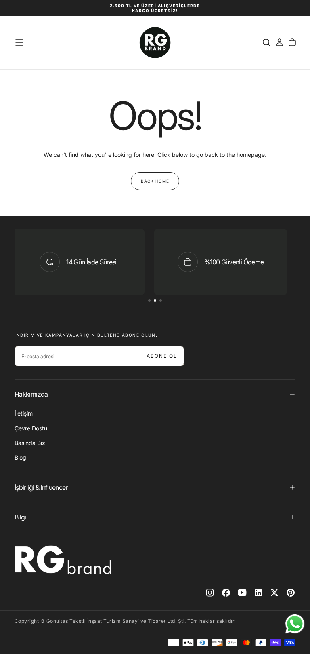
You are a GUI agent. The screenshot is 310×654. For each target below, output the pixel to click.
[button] (19, 42)
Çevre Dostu (31, 428)
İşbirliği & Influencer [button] (41, 487)
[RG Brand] (63, 560)
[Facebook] (226, 592)
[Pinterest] (290, 592)
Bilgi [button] (20, 517)
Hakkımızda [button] (31, 394)
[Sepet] (292, 42)
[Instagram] (210, 592)
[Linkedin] (258, 592)
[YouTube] (242, 592)
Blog (20, 457)
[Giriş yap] (279, 42)
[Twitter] (274, 592)
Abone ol (162, 356)
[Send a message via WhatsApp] (295, 624)
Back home (155, 181)
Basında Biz (30, 442)
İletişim (24, 413)
